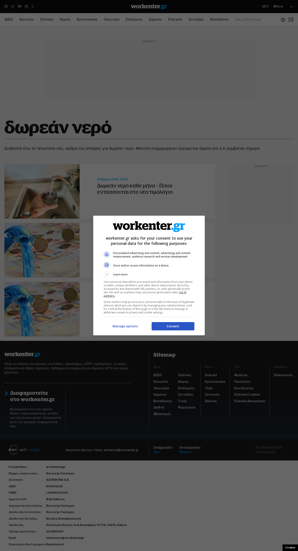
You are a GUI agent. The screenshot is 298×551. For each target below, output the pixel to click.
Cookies (290, 547)
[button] (149, 274)
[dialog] (149, 275)
